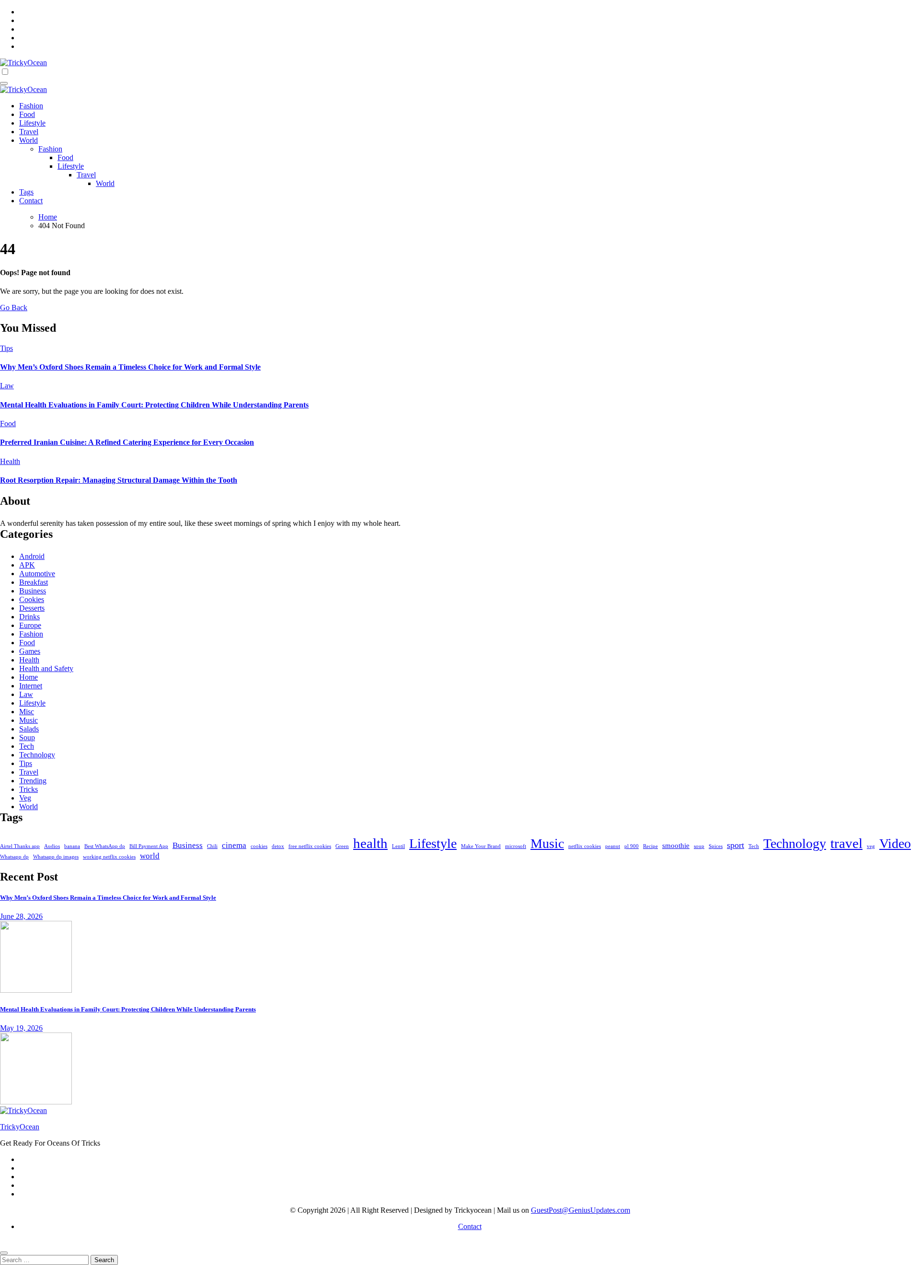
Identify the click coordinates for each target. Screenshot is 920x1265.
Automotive (37, 573)
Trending (32, 781)
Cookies (31, 599)
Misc (26, 712)
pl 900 (631, 846)
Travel (28, 132)
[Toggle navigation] (4, 83)
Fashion (31, 106)
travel (846, 843)
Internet (30, 686)
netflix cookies (584, 846)
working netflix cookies (109, 856)
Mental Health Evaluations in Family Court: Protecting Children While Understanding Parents (154, 405)
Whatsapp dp (14, 856)
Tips (6, 348)
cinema (234, 845)
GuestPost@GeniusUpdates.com (580, 1210)
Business (32, 591)
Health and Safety (46, 668)
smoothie (676, 845)
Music (28, 720)
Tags (26, 192)
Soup (27, 737)
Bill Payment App (148, 846)
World (28, 140)
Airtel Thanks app (20, 846)
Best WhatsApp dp (104, 846)
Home (28, 677)
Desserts (32, 608)
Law (7, 386)
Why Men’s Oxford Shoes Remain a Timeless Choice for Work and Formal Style (130, 367)
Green (342, 846)
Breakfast (33, 582)
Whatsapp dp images (56, 856)
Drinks (29, 617)
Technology (37, 755)
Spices (716, 846)
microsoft (515, 846)
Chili (212, 846)
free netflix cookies (309, 846)
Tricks (28, 789)
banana (72, 846)
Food (27, 114)
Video (895, 843)
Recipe (650, 846)
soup (699, 846)
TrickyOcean (19, 1127)
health (370, 843)
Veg (25, 798)
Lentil (398, 846)
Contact (31, 201)
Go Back (13, 307)
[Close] (4, 1253)
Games (29, 651)
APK (27, 565)
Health (10, 461)
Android (32, 556)
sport (735, 845)
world (150, 855)
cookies (259, 846)
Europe (30, 625)
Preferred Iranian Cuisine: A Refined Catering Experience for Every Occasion (127, 442)
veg (871, 846)
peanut (612, 846)
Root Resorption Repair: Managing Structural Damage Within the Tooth (118, 480)
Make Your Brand (481, 846)
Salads (29, 729)
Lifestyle (32, 123)
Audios (52, 846)
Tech (26, 746)
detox (278, 846)
